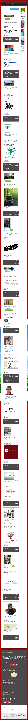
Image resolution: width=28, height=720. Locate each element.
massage (7, 214)
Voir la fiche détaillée (17, 39)
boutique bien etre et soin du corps (9, 166)
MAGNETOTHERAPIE (9, 73)
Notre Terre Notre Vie (11, 134)
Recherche (13, 709)
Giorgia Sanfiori (9, 481)
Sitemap (17, 707)
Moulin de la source (10, 271)
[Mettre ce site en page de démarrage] (11, 665)
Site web (7, 35)
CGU (14, 707)
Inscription (10, 711)
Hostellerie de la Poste (11, 18)
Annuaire (18, 709)
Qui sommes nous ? (17, 705)
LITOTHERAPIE (8, 72)
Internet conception (11, 716)
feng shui (10, 168)
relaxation (7, 213)
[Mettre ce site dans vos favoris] (16, 665)
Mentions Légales (6, 707)
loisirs (10, 38)
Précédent (10, 642)
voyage (10, 39)
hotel (6, 40)
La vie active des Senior (7, 705)
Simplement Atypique (10, 437)
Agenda (22, 709)
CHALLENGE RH (9, 519)
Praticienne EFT (8, 381)
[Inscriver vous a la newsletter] (14, 665)
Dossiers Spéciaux (6, 709)
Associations (5, 711)
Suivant (5, 644)
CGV (11, 707)
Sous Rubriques (14, 8)
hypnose (10, 211)
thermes (9, 40)
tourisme (7, 39)
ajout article (15, 711)
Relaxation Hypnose (10, 180)
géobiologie (7, 169)
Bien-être (11, 375)
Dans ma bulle (8, 616)
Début (5, 642)
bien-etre (11, 214)
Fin (9, 644)
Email (6, 34)
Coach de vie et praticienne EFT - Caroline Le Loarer (10, 348)
